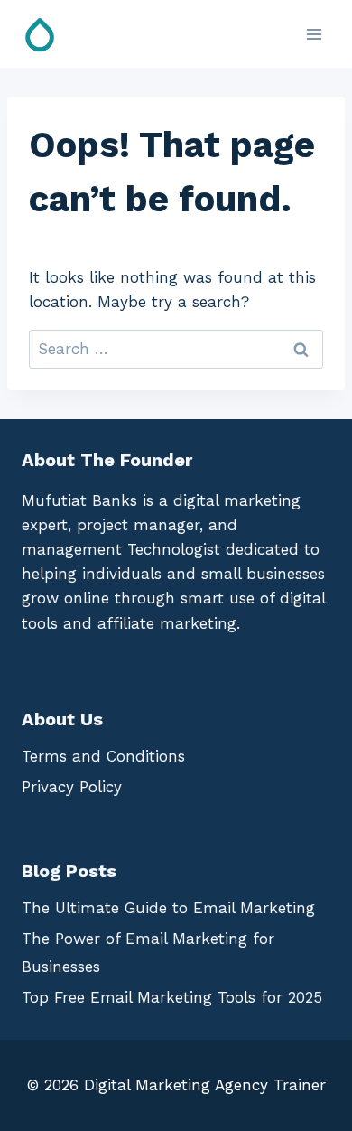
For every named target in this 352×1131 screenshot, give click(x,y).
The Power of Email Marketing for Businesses (148, 953)
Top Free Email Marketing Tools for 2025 (172, 997)
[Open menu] (313, 34)
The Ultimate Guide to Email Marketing (168, 908)
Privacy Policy (72, 787)
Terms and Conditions (103, 756)
